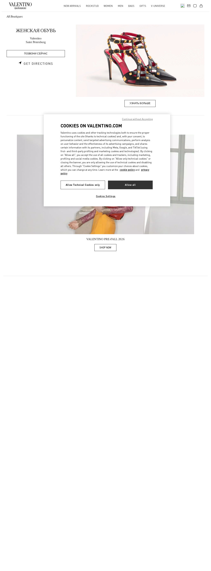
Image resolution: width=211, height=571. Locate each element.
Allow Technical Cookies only (83, 184)
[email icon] (189, 5)
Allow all (130, 184)
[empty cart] (201, 6)
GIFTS (142, 5)
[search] (183, 6)
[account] (195, 5)
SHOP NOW (108, 248)
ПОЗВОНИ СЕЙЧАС (36, 53)
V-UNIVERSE (158, 5)
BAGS (131, 5)
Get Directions (38, 64)
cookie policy (127, 169)
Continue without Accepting (137, 119)
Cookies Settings (106, 196)
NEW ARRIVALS (72, 5)
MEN (120, 5)
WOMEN (108, 5)
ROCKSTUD (92, 5)
